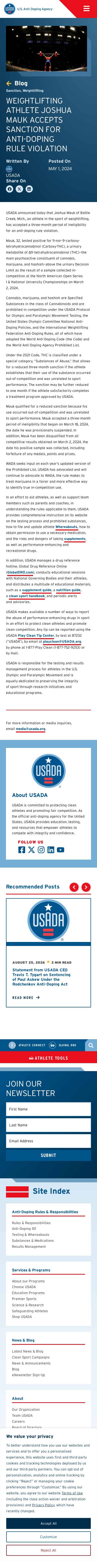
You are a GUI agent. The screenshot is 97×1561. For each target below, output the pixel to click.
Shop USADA (22, 1317)
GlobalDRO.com (20, 572)
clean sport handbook (27, 596)
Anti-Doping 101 (24, 1229)
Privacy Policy (43, 1505)
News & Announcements (31, 1363)
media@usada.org (30, 729)
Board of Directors (27, 1427)
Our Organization (26, 1409)
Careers (18, 1421)
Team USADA (22, 1415)
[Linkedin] (51, 850)
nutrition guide (68, 590)
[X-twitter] (31, 850)
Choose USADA (24, 1287)
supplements (75, 539)
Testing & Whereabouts (30, 1235)
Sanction (13, 91)
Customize (48, 1537)
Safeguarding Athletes (30, 1311)
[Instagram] (41, 850)
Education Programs (28, 1293)
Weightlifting (33, 91)
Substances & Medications (33, 1241)
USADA (13, 175)
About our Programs (28, 1281)
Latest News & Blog (27, 1351)
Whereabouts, (66, 527)
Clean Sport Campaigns (31, 1357)
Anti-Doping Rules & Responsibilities (45, 1211)
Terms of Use (72, 1493)
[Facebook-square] (22, 850)
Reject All (48, 1550)
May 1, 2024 (60, 168)
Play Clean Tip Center (36, 635)
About (17, 1398)
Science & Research (28, 1305)
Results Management (29, 1247)
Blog (15, 1369)
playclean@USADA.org (62, 641)
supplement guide (36, 590)
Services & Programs (31, 1269)
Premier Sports (24, 1299)
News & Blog (23, 1340)
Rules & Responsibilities (31, 1223)
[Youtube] (60, 850)
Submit (48, 1155)
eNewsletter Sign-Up (28, 1375)
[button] (9, 189)
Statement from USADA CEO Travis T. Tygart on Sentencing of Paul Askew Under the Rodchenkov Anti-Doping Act (41, 977)
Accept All (49, 1523)
